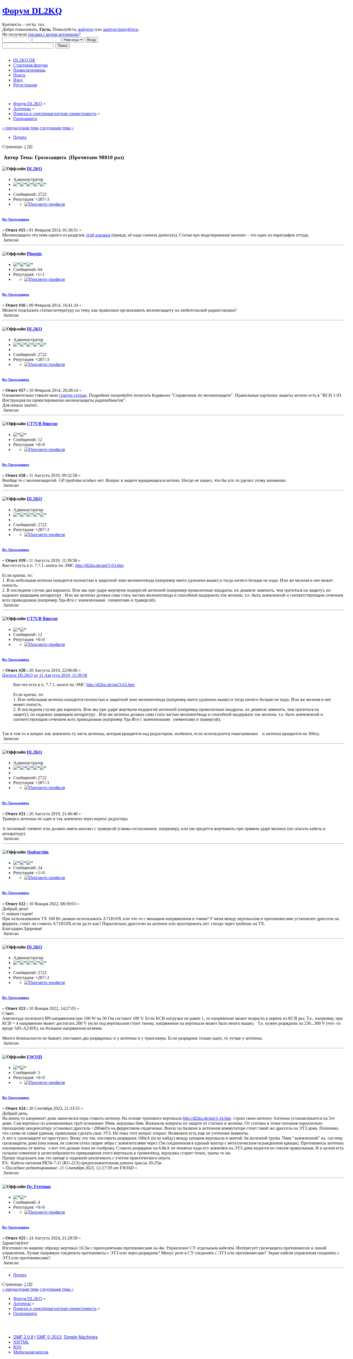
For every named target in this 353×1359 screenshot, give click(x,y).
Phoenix (34, 253)
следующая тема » (57, 128)
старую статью (73, 395)
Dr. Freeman (39, 1186)
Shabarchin (38, 852)
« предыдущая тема (20, 128)
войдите (85, 29)
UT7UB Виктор (42, 423)
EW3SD (34, 1056)
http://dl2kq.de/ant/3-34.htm (207, 1118)
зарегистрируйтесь (120, 29)
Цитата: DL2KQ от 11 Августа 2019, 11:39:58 (44, 675)
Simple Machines (81, 1337)
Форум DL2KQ (32, 11)
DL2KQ (34, 168)
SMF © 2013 (49, 1337)
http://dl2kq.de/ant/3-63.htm (99, 565)
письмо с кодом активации (53, 34)
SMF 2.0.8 (23, 1337)
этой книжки (98, 235)
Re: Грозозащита (15, 219)
